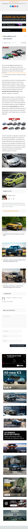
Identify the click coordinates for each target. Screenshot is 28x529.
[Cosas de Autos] (14, 17)
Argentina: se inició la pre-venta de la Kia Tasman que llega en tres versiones (13, 286)
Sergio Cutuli (7, 42)
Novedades (23, 42)
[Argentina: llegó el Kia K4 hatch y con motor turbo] (14, 224)
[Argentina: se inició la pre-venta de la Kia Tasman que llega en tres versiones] (14, 276)
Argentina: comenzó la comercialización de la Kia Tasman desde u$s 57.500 (14, 260)
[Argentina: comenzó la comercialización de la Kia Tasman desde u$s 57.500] (14, 250)
